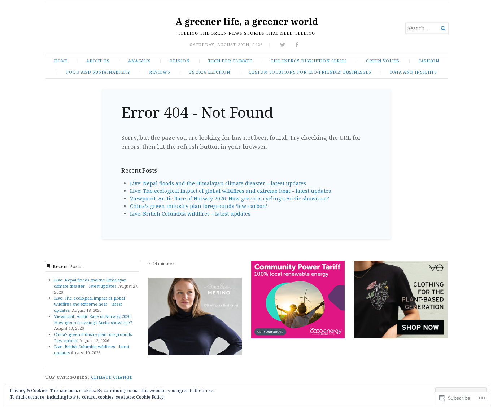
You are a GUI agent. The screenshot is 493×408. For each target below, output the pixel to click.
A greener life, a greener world (246, 21)
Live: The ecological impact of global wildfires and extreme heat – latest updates (231, 190)
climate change (112, 377)
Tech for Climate (230, 60)
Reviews (159, 72)
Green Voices (383, 60)
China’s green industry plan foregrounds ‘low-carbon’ (198, 206)
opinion (179, 60)
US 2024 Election (209, 72)
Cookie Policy (150, 397)
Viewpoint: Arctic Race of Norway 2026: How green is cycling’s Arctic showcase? (229, 198)
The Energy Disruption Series (309, 60)
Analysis (139, 60)
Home (61, 60)
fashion (428, 60)
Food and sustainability (98, 72)
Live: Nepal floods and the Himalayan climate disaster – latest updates (218, 183)
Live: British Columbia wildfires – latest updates (190, 213)
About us (97, 60)
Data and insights (413, 72)
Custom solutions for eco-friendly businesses (310, 72)
